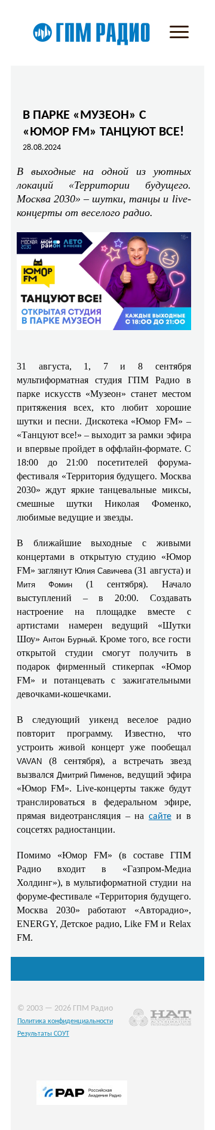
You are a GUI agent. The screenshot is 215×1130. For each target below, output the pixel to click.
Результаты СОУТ (43, 1033)
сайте (160, 816)
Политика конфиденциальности (65, 1021)
